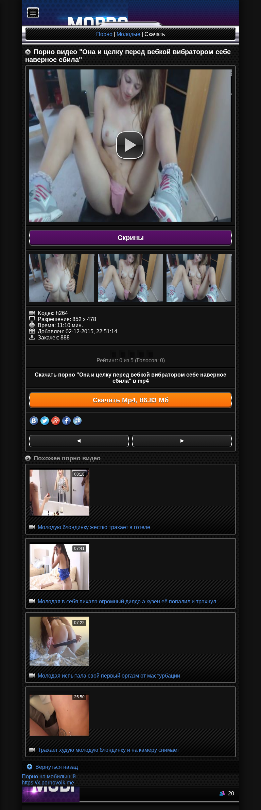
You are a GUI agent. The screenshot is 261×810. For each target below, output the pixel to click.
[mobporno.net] (75, 13)
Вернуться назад (56, 767)
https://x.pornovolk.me (48, 782)
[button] (129, 145)
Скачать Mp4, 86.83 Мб (131, 400)
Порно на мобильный (49, 776)
